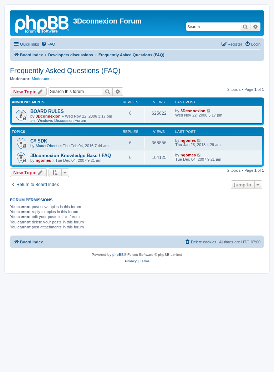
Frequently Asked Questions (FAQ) (65, 70)
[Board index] (42, 23)
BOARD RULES (47, 111)
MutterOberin (47, 146)
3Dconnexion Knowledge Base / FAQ (70, 155)
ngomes (188, 140)
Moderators (42, 79)
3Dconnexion (48, 116)
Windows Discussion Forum (61, 120)
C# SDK (38, 141)
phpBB (118, 255)
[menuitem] (48, 44)
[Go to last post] (209, 111)
